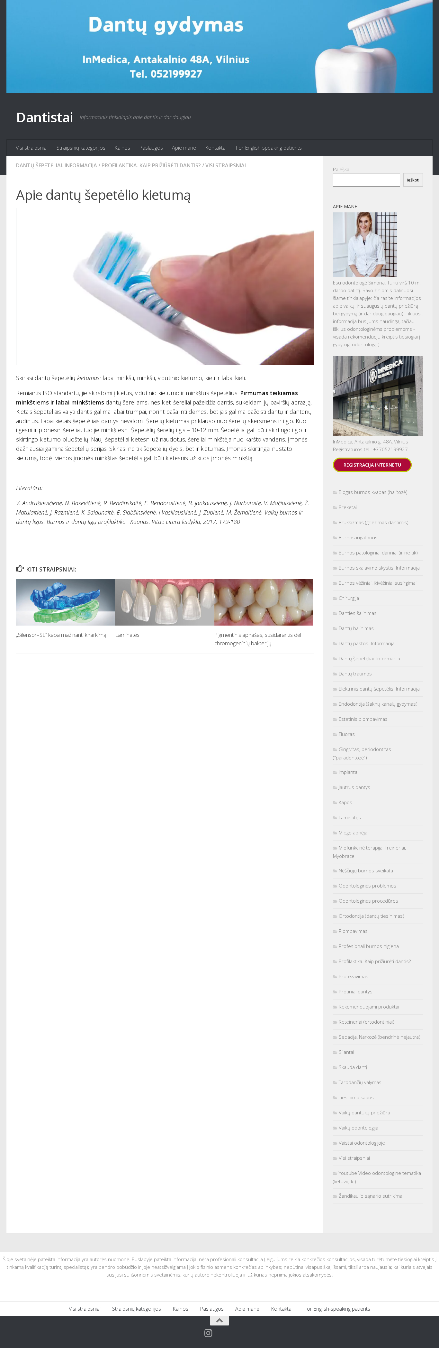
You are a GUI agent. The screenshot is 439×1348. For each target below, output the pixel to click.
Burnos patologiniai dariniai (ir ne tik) (378, 552)
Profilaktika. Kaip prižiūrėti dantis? (151, 165)
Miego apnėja (353, 832)
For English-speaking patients (269, 147)
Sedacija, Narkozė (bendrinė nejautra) (379, 1037)
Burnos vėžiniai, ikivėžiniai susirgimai (378, 583)
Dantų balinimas (356, 628)
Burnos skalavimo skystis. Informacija (379, 567)
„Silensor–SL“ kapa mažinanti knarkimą (61, 634)
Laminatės (127, 634)
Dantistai (44, 117)
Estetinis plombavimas (363, 719)
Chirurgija (349, 598)
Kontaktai (216, 147)
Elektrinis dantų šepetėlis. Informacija (379, 688)
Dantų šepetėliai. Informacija (56, 165)
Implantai (348, 772)
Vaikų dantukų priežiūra (364, 1112)
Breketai (348, 507)
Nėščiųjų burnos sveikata (366, 870)
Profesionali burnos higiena (369, 946)
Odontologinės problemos (367, 885)
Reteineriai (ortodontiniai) (366, 1021)
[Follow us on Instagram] (208, 1333)
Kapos (345, 802)
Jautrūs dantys (354, 787)
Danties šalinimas (358, 613)
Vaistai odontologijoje (362, 1142)
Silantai (346, 1052)
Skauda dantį (353, 1067)
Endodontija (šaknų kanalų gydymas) (378, 704)
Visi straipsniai (32, 147)
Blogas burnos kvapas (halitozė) (373, 492)
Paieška (341, 169)
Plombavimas (353, 931)
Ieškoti (413, 180)
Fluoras (347, 734)
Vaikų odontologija (358, 1127)
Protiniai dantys (355, 991)
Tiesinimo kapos (356, 1097)
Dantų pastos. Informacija (367, 643)
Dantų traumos (355, 673)
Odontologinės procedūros (368, 900)
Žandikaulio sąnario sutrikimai (371, 1196)
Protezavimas (353, 976)
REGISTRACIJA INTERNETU (372, 465)
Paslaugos (151, 147)
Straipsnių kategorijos (81, 147)
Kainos (122, 147)
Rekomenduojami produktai (369, 1006)
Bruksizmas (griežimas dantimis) (373, 522)
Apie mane (184, 147)
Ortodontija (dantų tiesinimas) (371, 916)
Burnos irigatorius (358, 537)
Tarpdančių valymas (360, 1082)
